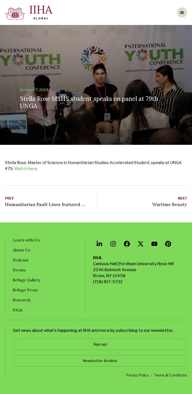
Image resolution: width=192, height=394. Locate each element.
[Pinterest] (168, 243)
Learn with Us (26, 239)
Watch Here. (26, 168)
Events (19, 269)
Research (21, 299)
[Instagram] (113, 243)
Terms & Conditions (170, 375)
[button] (182, 12)
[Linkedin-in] (99, 243)
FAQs (18, 309)
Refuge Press (25, 289)
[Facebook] (126, 243)
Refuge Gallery (26, 279)
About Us (21, 249)
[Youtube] (154, 243)
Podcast (20, 259)
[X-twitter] (140, 243)
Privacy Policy (137, 375)
